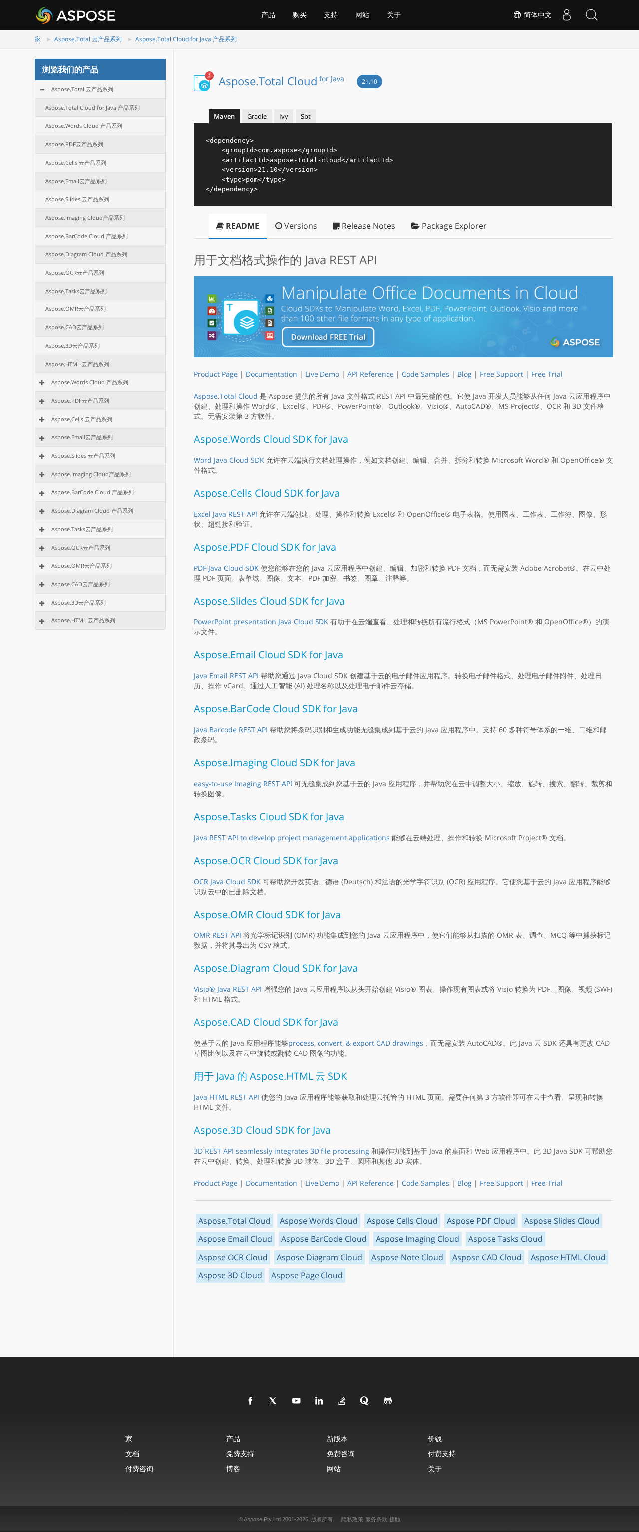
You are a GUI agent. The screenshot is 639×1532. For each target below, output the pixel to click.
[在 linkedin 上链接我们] (319, 1401)
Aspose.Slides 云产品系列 (77, 199)
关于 (394, 15)
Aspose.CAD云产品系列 (74, 327)
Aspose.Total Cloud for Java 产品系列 (186, 39)
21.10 (369, 81)
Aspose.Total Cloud (281, 81)
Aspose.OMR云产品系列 (75, 308)
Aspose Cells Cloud (402, 1220)
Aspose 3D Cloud (230, 1275)
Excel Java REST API (225, 514)
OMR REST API (217, 935)
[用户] (566, 15)
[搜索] (591, 15)
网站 (362, 15)
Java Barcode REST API (231, 729)
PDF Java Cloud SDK (226, 568)
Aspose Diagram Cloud (319, 1257)
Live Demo (322, 374)
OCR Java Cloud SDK (227, 881)
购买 (300, 15)
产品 (268, 15)
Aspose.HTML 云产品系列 (77, 364)
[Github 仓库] (388, 1401)
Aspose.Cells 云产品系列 (75, 162)
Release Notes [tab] (367, 225)
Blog (464, 374)
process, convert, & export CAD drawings (355, 1043)
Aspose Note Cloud (407, 1257)
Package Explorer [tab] (453, 225)
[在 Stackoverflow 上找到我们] (342, 1401)
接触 (394, 1519)
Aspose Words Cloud (319, 1220)
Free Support (501, 374)
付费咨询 (139, 1468)
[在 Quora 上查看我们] (365, 1401)
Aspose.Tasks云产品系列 (76, 291)
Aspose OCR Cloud (233, 1257)
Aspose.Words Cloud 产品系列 (83, 125)
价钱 (435, 1438)
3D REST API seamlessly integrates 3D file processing (281, 1151)
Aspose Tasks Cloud (505, 1238)
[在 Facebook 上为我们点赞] (250, 1401)
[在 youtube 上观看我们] (296, 1401)
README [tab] (241, 225)
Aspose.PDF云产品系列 (74, 144)
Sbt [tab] (306, 116)
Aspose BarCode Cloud (324, 1238)
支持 (331, 15)
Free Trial (547, 374)
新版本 (337, 1438)
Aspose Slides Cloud (562, 1220)
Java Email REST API (226, 675)
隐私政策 (352, 1519)
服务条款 (376, 1519)
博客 (233, 1468)
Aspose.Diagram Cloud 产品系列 (86, 254)
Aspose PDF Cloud (481, 1220)
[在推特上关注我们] (273, 1401)
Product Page (216, 374)
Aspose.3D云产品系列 (72, 345)
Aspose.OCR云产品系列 (74, 272)
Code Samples (425, 374)
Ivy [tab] (283, 116)
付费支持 (442, 1453)
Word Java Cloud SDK (229, 460)
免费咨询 (341, 1453)
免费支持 (240, 1453)
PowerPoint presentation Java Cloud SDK (261, 621)
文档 (132, 1453)
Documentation (271, 374)
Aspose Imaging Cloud (417, 1238)
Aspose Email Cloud (235, 1238)
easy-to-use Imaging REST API (243, 783)
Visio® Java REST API (228, 989)
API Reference (370, 374)
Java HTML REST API (226, 1097)
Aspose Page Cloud (307, 1275)
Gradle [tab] (257, 116)
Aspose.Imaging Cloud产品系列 (85, 217)
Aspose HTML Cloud (568, 1257)
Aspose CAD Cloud (487, 1257)
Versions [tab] (299, 225)
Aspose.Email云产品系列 (76, 181)
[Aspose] (76, 14)
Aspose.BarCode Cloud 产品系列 (86, 236)
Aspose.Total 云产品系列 (88, 39)
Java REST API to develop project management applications (292, 837)
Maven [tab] (224, 116)
